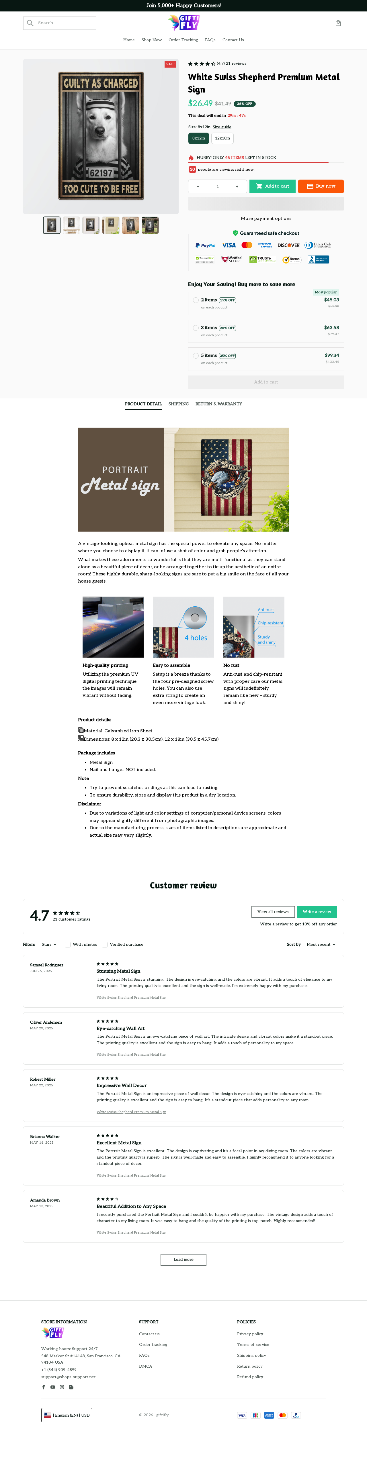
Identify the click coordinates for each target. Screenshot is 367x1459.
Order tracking (153, 1344)
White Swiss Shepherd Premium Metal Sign (131, 998)
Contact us (149, 1334)
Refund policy (250, 1377)
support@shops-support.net (68, 1377)
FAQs (144, 1355)
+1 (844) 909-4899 (59, 1369)
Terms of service (253, 1344)
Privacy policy (250, 1334)
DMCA (145, 1366)
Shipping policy (251, 1355)
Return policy (250, 1366)
